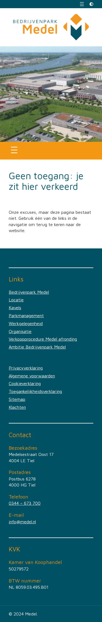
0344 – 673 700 (25, 503)
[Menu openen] (82, 4)
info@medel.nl (22, 521)
